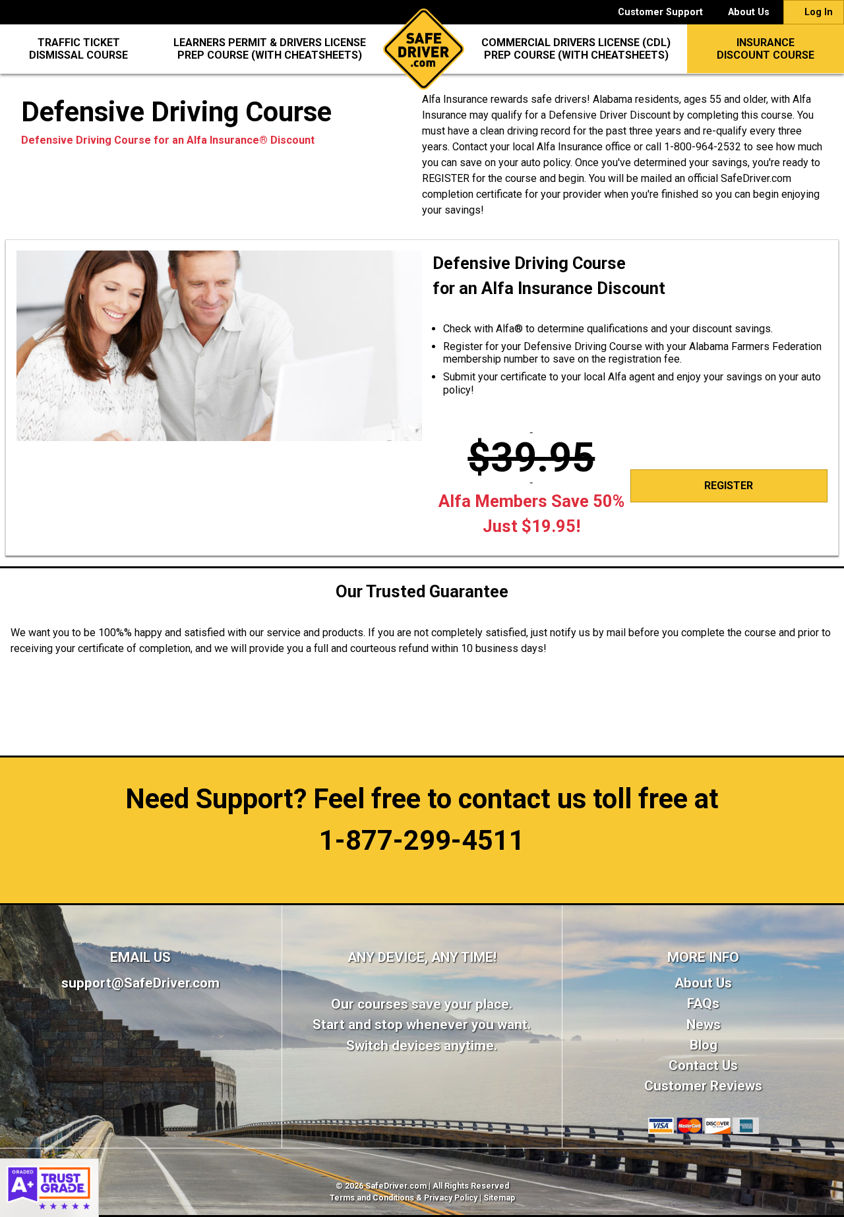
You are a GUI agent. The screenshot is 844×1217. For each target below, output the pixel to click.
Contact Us (703, 1065)
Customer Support (660, 12)
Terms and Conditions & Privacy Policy (403, 1197)
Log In (817, 12)
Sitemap (499, 1197)
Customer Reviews (703, 1086)
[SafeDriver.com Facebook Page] (141, 1037)
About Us (748, 12)
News (703, 1024)
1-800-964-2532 (702, 146)
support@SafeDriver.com (140, 983)
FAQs (703, 1003)
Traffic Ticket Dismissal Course (78, 48)
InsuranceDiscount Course (765, 48)
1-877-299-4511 (422, 840)
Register (728, 485)
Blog (703, 1045)
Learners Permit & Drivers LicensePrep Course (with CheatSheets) (269, 48)
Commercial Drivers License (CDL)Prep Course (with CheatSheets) (576, 48)
